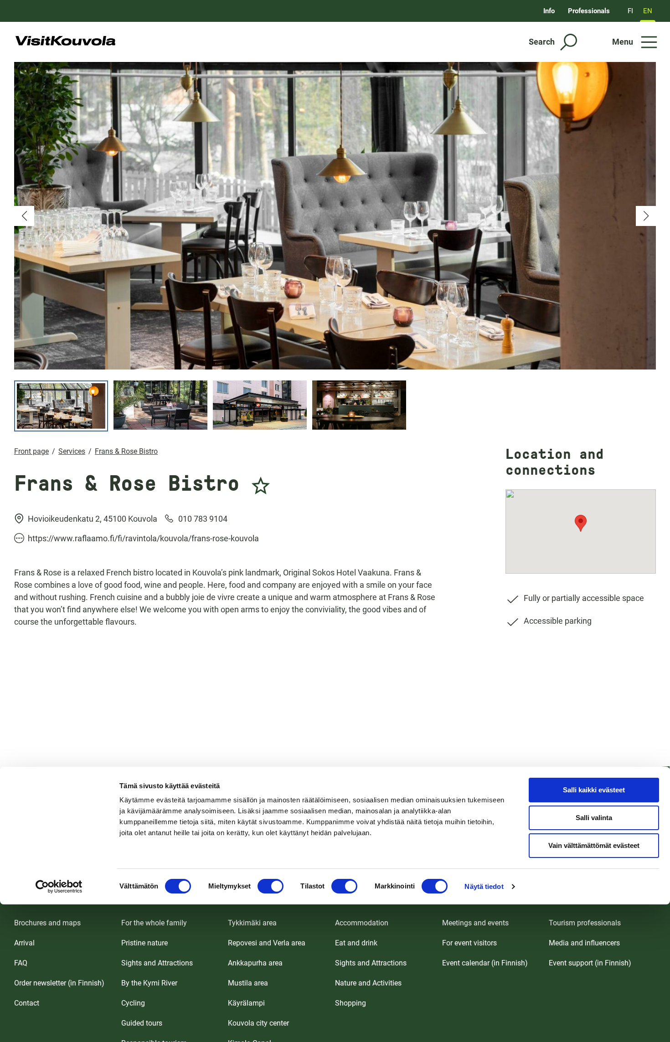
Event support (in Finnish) (590, 963)
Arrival (24, 943)
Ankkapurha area (255, 963)
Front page (31, 451)
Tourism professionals (585, 923)
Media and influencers (584, 943)
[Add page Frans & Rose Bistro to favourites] (260, 480)
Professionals (589, 11)
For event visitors (469, 943)
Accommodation (361, 923)
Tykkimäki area (252, 923)
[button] (24, 216)
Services (71, 451)
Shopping (350, 1003)
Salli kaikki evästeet (594, 790)
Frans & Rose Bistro (126, 451)
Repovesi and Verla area (266, 943)
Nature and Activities (368, 983)
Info (549, 11)
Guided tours (141, 1023)
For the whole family (154, 923)
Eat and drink (356, 943)
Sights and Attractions (157, 963)
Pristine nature (144, 943)
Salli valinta (594, 817)
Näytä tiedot (483, 886)
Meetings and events (475, 923)
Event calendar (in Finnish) (485, 963)
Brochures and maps (47, 923)
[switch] (270, 886)
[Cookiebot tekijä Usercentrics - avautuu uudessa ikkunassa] (59, 886)
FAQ (20, 963)
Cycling (133, 1003)
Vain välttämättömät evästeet (593, 845)
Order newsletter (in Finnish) (59, 983)
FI (630, 11)
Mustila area (248, 983)
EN (647, 11)
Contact (26, 1003)
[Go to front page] (65, 42)
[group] (335, 216)
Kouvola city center (258, 1023)
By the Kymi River (149, 983)
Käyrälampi (246, 1003)
